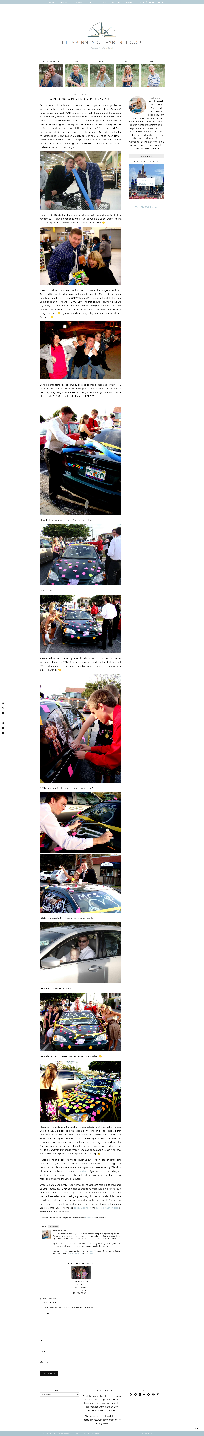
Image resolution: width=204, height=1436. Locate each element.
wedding (52, 1299)
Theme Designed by (152, 1433)
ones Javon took (82, 1207)
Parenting (49, 2)
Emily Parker (59, 1230)
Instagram (70, 1253)
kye (44, 1299)
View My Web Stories (146, 207)
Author (43, 1227)
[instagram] (135, 1394)
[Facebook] (153, 2)
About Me (116, 2)
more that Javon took (107, 1207)
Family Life (65, 2)
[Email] (159, 2)
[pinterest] (148, 1394)
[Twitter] (140, 2)
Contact (130, 2)
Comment (45, 1313)
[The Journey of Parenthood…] (102, 33)
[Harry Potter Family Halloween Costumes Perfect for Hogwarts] (81, 1272)
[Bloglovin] (156, 2)
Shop (90, 2)
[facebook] (140, 1394)
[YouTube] (150, 2)
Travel (79, 2)
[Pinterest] (146, 2)
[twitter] (131, 1394)
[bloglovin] (144, 1394)
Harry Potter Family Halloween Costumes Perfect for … (80, 1287)
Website (44, 1362)
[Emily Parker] (46, 1238)
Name (44, 1340)
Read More (146, 156)
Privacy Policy (82, 1433)
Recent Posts (53, 1227)
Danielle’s (90, 1217)
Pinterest (90, 1253)
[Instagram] (143, 2)
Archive (102, 2)
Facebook (79, 1253)
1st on (66, 1171)
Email (43, 1351)
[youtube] (153, 1394)
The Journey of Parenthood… (59, 1433)
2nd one (83, 1171)
